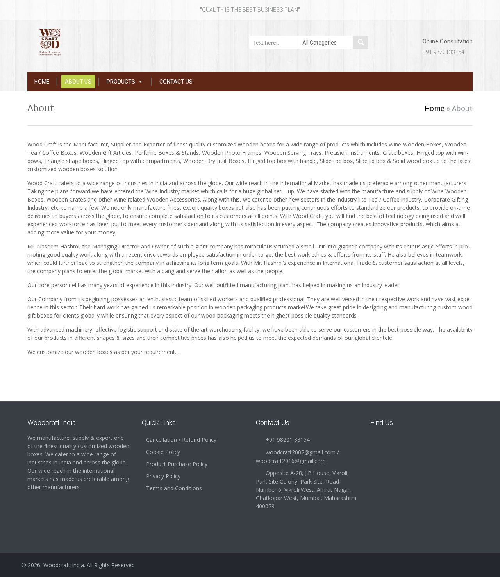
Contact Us (176, 82)
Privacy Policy (163, 476)
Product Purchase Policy (176, 464)
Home (42, 82)
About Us (78, 82)
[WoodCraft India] (79, 42)
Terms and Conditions (174, 488)
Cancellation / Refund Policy (181, 439)
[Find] (360, 42)
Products (121, 82)
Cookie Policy (163, 452)
